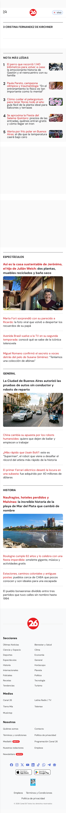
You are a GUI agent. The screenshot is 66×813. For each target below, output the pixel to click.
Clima (37, 649)
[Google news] (54, 764)
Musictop (7, 712)
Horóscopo (40, 665)
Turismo (38, 685)
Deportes (7, 654)
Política (38, 675)
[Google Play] (42, 772)
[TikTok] (38, 764)
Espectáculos (13, 257)
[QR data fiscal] (32, 785)
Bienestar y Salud (43, 644)
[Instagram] (16, 764)
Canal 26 (7, 700)
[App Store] (24, 772)
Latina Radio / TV (43, 700)
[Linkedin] (33, 764)
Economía (39, 654)
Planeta (38, 670)
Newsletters (12, 754)
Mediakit (11, 741)
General (9, 373)
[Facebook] (11, 764)
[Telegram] (49, 764)
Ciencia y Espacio (12, 649)
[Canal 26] (33, 624)
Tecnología (40, 680)
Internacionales (10, 670)
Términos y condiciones (14, 735)
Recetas (7, 680)
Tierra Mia (8, 706)
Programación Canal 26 (46, 741)
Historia (9, 490)
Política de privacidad (45, 735)
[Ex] (22, 764)
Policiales (7, 675)
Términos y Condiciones (39, 792)
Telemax (39, 706)
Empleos (39, 747)
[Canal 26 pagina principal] (33, 15)
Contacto (39, 728)
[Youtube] (27, 764)
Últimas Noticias (11, 644)
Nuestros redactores (13, 747)
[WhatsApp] (43, 764)
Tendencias (8, 685)
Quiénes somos (10, 728)
